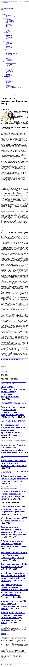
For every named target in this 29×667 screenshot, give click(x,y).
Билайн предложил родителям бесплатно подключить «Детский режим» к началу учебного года (13, 532)
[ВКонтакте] (1, 366)
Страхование (9, 37)
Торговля (8, 46)
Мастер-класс (9, 57)
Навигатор (8, 15)
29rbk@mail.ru (19, 629)
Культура (8, 65)
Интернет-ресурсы (10, 81)
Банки (7, 36)
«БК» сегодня (9, 69)
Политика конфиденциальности (13, 87)
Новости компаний (10, 16)
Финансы (5, 32)
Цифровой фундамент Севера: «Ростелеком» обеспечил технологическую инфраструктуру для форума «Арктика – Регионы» (14, 590)
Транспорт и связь (10, 20)
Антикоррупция (9, 54)
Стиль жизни (6, 61)
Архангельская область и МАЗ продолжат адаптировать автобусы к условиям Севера (13, 449)
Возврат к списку (5, 371)
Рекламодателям (9, 78)
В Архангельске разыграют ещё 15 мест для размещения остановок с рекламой (14, 478)
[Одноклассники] (3, 366)
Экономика (8, 26)
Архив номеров (9, 71)
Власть (4, 49)
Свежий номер (9, 70)
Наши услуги (9, 82)
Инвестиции (9, 35)
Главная (5, 13)
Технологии (8, 48)
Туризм (7, 30)
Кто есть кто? (9, 60)
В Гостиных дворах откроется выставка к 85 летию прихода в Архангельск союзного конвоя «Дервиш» (13, 430)
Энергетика (8, 19)
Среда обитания (9, 64)
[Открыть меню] (2, 10)
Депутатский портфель (11, 53)
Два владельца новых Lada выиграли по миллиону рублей (14, 566)
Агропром (8, 24)
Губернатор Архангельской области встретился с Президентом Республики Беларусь (14, 495)
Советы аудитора (10, 39)
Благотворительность (11, 63)
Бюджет (8, 33)
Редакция (8, 74)
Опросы (8, 77)
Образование (9, 59)
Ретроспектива (9, 27)
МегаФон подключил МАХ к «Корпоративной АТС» (14, 519)
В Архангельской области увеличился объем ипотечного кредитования (13, 463)
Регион (5, 18)
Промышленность (10, 29)
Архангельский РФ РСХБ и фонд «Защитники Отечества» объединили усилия (14, 556)
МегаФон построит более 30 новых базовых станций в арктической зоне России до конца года (14, 577)
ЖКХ (7, 22)
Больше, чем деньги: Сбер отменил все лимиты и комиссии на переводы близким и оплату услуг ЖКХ (13, 617)
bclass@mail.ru (7, 629)
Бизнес (4, 41)
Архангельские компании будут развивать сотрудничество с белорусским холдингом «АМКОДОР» (13, 412)
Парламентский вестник (11, 72)
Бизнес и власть (9, 50)
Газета (4, 68)
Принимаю (3, 660)
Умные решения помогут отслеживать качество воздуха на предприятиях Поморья (13, 510)
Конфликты (8, 44)
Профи (7, 58)
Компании (8, 42)
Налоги (7, 38)
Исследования (9, 47)
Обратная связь (6, 76)
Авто (7, 66)
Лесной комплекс (10, 25)
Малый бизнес (9, 43)
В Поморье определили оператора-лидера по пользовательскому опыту (13, 543)
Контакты (8, 85)
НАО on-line (9, 31)
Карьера (5, 55)
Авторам (8, 83)
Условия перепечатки (11, 86)
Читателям (8, 80)
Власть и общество (10, 52)
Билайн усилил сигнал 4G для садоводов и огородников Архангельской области (14, 605)
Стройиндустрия (10, 21)
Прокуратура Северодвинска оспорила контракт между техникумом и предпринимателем (13, 391)
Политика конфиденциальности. (8, 630)
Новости (5, 14)
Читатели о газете (10, 75)
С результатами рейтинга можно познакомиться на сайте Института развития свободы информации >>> (14, 358)
